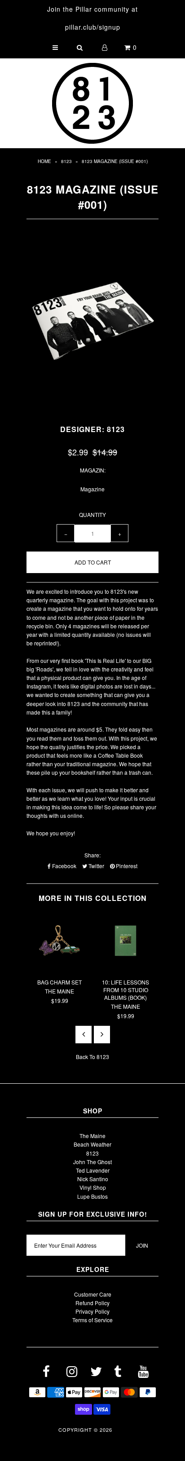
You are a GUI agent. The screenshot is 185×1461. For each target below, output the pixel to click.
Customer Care (92, 1294)
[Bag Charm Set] (59, 967)
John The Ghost (92, 1161)
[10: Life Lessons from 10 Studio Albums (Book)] (125, 967)
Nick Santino (92, 1179)
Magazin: (93, 470)
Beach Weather (92, 1144)
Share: (92, 855)
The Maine (92, 1135)
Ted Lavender (93, 1170)
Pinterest (126, 866)
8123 (66, 161)
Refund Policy (92, 1303)
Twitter (95, 866)
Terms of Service (92, 1320)
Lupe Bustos (92, 1196)
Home (44, 161)
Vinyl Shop (92, 1187)
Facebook (63, 866)
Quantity (92, 514)
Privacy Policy (92, 1311)
